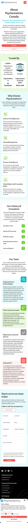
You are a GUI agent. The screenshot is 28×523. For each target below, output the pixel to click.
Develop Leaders (5, 485)
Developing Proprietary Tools (10, 242)
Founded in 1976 (8, 226)
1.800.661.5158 (8, 409)
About (3, 498)
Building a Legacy (8, 236)
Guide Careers (5, 490)
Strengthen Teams (6, 492)
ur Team (14, 45)
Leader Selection (5, 479)
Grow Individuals (6, 488)
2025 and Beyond (8, 248)
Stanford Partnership (9, 231)
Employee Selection (6, 477)
